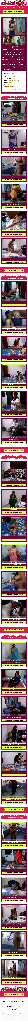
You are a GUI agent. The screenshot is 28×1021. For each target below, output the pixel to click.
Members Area (6, 1001)
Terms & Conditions (17, 1006)
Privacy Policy (9, 1006)
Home (5, 8)
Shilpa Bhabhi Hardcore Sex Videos (14, 11)
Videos (13, 8)
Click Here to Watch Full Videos (14, 125)
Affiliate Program (16, 1003)
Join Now (11, 1001)
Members (21, 8)
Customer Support (17, 1001)
